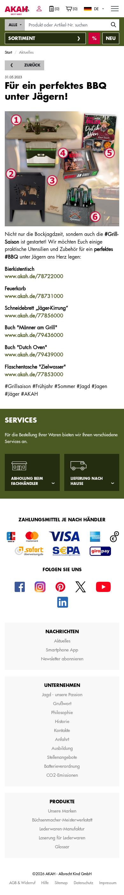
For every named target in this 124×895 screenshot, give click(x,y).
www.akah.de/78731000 (34, 296)
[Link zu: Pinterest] (60, 586)
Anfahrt (62, 739)
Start (8, 52)
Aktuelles (62, 641)
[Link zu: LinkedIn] (62, 602)
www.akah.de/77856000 (34, 315)
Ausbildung (62, 748)
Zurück (32, 65)
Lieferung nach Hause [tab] (87, 481)
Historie (62, 721)
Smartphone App (62, 650)
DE (96, 8)
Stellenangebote (62, 757)
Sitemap (61, 882)
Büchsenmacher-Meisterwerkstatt (62, 820)
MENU (114, 8)
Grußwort (62, 703)
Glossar (62, 847)
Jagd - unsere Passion (62, 694)
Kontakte (62, 730)
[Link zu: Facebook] (19, 586)
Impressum (107, 882)
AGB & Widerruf (22, 882)
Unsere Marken (62, 811)
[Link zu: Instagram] (40, 586)
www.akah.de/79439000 (34, 354)
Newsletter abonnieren (62, 659)
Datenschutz (83, 882)
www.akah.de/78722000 (34, 276)
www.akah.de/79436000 (34, 335)
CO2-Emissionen (62, 775)
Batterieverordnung (62, 766)
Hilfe (45, 882)
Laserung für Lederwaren (62, 838)
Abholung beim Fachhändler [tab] (27, 481)
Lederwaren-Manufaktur (62, 829)
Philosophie (62, 712)
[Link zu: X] (80, 586)
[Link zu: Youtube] (103, 586)
